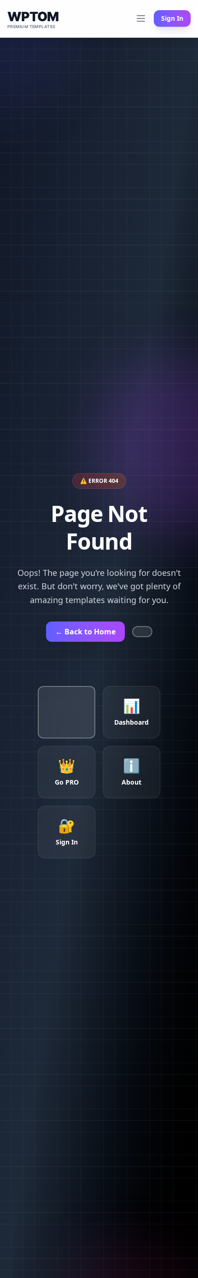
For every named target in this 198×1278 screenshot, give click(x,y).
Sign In (172, 18)
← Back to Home (85, 632)
